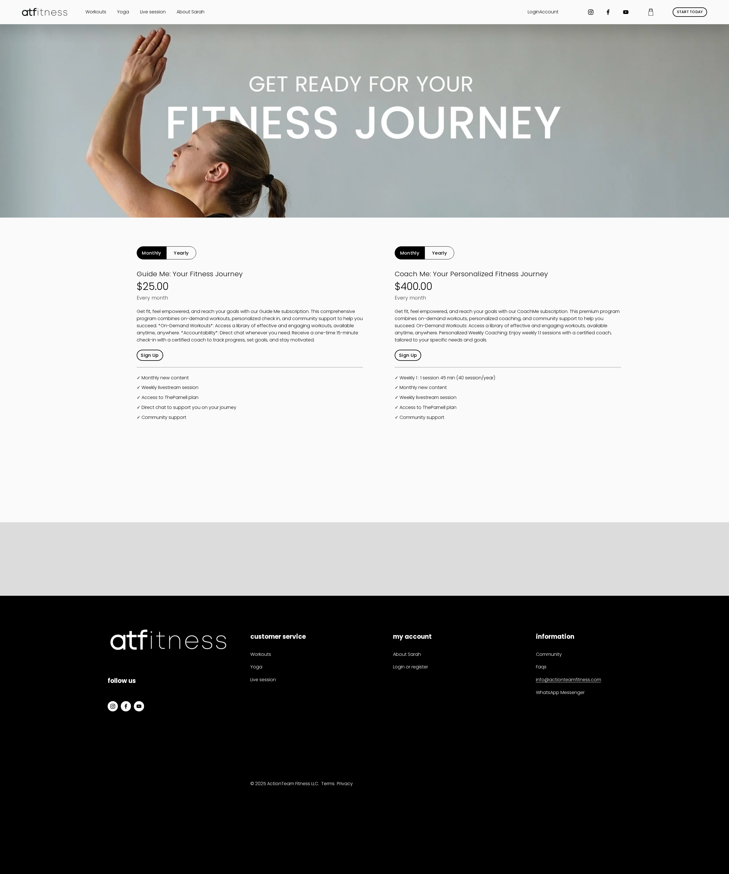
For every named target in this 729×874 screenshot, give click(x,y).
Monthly (151, 253)
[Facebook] (608, 12)
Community (549, 654)
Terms (328, 783)
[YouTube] (625, 12)
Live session (153, 12)
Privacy (345, 783)
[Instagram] (590, 12)
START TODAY (690, 12)
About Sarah (190, 12)
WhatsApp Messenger (560, 692)
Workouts (95, 12)
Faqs (541, 667)
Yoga (123, 12)
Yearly (181, 253)
